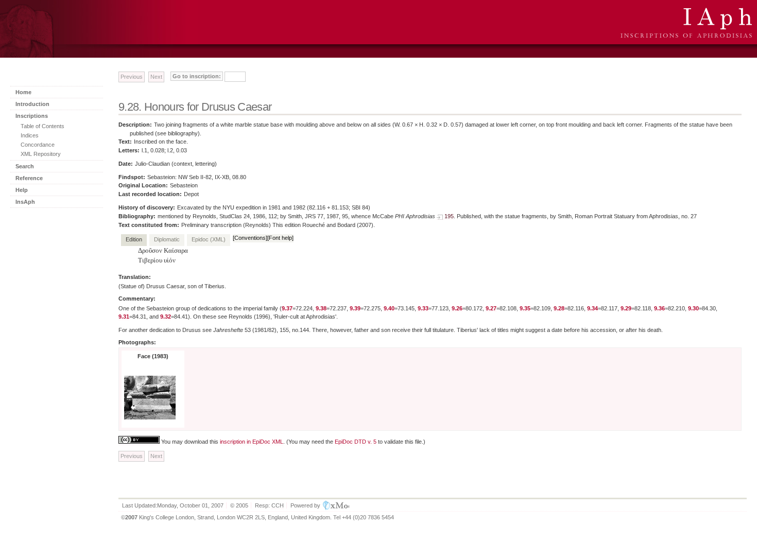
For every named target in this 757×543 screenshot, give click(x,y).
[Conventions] (250, 238)
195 (449, 216)
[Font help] (280, 238)
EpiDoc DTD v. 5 (355, 442)
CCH (277, 505)
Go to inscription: (197, 76)
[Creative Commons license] (139, 442)
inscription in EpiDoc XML (251, 442)
